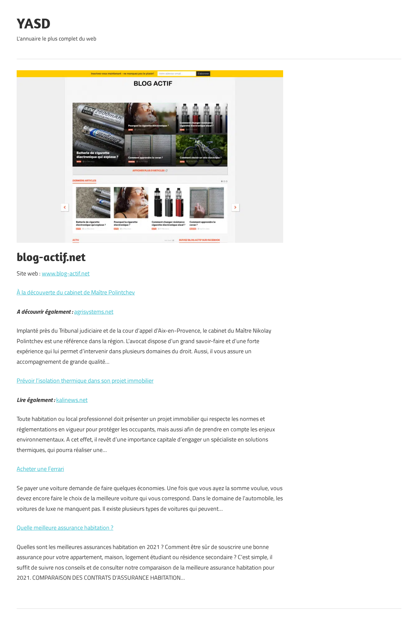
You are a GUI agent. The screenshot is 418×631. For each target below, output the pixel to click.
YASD (33, 23)
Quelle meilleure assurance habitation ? (65, 527)
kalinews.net (72, 399)
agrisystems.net (93, 311)
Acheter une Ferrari (40, 468)
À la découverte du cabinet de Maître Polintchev (76, 292)
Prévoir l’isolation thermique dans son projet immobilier (85, 380)
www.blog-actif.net (65, 273)
